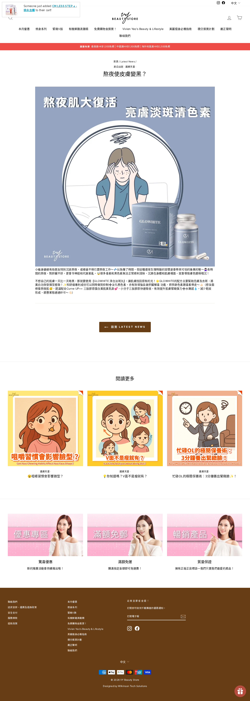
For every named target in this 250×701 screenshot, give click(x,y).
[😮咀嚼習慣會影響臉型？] (45, 428)
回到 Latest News (128, 326)
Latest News (128, 61)
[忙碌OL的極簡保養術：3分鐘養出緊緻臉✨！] (204, 428)
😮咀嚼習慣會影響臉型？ (45, 476)
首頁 (115, 61)
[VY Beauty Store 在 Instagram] (129, 628)
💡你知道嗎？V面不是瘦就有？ (125, 476)
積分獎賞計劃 (206, 29)
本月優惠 (24, 29)
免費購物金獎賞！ (105, 29)
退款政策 (12, 623)
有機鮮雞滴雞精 (78, 29)
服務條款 (12, 618)
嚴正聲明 (225, 29)
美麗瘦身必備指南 (180, 29)
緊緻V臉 (58, 29)
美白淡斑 (118, 66)
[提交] (183, 616)
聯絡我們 (124, 35)
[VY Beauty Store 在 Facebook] (137, 628)
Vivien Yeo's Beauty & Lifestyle (142, 29)
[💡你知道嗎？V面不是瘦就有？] (124, 428)
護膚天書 (130, 66)
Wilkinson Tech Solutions (132, 686)
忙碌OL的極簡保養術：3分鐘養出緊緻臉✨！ (204, 476)
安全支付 (12, 612)
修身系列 (41, 29)
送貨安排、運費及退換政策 (22, 607)
